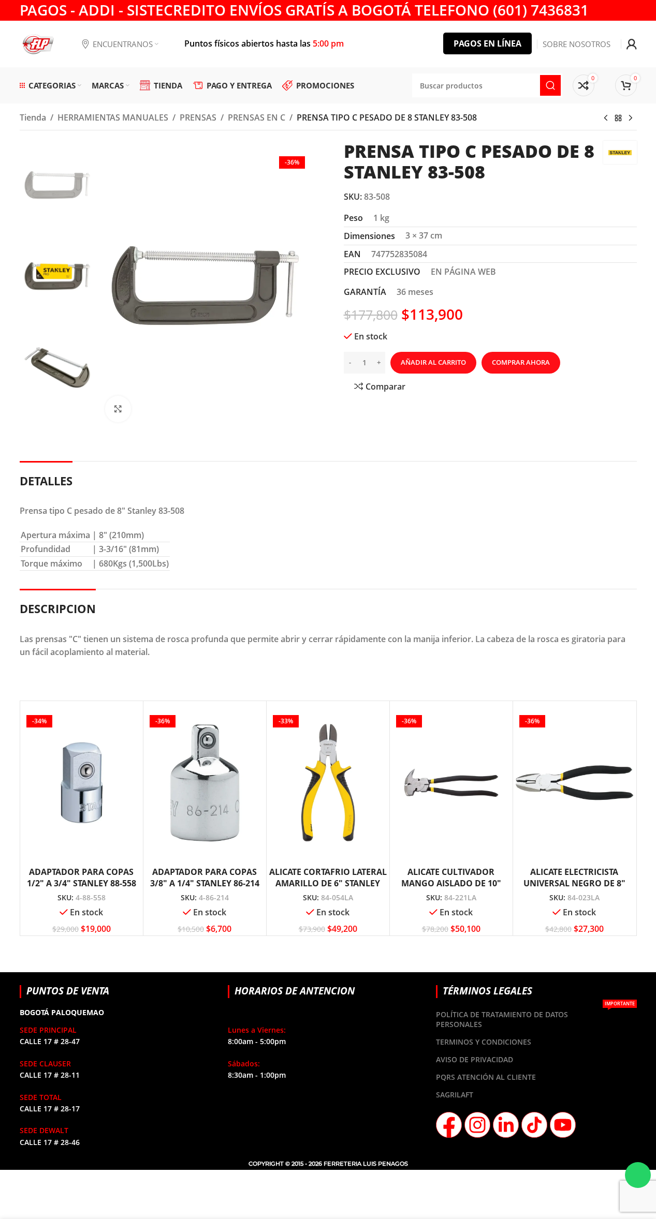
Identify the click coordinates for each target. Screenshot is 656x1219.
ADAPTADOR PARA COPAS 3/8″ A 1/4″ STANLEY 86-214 (204, 877)
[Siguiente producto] (630, 118)
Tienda (33, 117)
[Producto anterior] (606, 118)
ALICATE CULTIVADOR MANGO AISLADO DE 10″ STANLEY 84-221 (451, 883)
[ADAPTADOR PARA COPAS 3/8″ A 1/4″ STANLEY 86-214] (205, 782)
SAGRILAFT (454, 1094)
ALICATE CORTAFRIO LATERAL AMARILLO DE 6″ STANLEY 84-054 (328, 883)
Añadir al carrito (433, 362)
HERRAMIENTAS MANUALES (112, 117)
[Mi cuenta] (631, 44)
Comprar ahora (521, 362)
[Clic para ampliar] (118, 409)
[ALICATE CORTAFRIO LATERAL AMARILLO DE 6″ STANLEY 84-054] (328, 782)
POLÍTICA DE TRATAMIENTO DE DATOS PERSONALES (535, 1017)
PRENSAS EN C (256, 117)
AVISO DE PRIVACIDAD (474, 1059)
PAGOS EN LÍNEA (487, 43)
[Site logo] (38, 43)
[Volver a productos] (618, 118)
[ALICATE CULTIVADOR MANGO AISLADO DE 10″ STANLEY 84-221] (451, 782)
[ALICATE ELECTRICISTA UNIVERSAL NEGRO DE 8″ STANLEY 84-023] (574, 782)
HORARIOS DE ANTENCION (295, 991)
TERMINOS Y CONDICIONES (483, 1042)
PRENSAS (198, 117)
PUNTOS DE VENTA (67, 991)
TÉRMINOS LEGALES (487, 991)
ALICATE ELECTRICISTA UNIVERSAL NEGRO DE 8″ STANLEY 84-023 (574, 883)
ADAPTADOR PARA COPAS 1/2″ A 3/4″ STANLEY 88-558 (81, 877)
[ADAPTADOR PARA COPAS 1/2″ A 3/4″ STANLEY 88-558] (81, 782)
